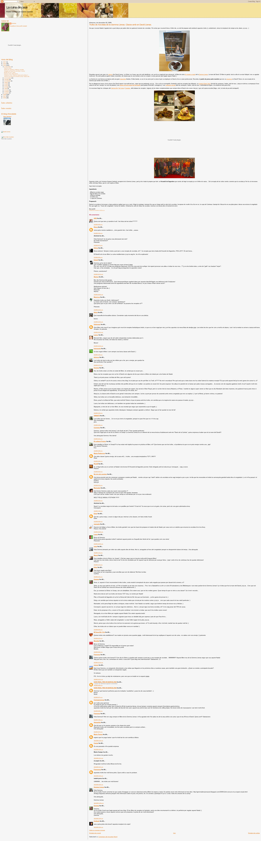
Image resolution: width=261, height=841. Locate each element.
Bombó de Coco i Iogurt (9, 72)
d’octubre (6, 79)
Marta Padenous (99, 453)
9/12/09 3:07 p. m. (98, 731)
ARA (95, 218)
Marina (96, 277)
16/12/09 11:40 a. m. (99, 803)
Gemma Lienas (203, 74)
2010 (4, 63)
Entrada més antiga (254, 833)
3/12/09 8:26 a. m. (98, 629)
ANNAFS (97, 415)
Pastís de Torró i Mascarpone (11, 73)
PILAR (96, 464)
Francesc (97, 654)
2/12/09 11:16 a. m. (98, 309)
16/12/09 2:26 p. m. (98, 818)
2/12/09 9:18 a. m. (98, 233)
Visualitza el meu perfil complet (18, 26)
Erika (95, 567)
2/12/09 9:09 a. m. (98, 224)
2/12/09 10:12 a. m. (98, 274)
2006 (4, 97)
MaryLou (97, 297)
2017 (4, 62)
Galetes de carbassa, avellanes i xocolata (14, 69)
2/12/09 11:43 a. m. (98, 321)
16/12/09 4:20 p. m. (98, 827)
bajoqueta (97, 348)
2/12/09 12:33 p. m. (98, 346)
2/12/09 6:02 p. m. (98, 471)
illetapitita (97, 722)
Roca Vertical (7, 116)
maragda (97, 524)
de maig (6, 87)
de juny (6, 85)
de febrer (6, 91)
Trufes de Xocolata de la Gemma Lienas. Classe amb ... (17, 76)
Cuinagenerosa (99, 700)
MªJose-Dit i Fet (99, 632)
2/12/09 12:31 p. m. (98, 332)
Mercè (96, 555)
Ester (95, 513)
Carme (96, 743)
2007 (4, 96)
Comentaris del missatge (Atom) (107, 837)
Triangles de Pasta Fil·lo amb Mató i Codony (14, 71)
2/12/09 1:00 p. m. (98, 354)
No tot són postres (100, 474)
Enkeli (96, 260)
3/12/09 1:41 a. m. (98, 552)
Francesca (97, 769)
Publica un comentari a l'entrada (97, 830)
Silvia (96, 312)
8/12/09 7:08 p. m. (98, 719)
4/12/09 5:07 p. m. (98, 697)
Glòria (96, 248)
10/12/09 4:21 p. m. (98, 758)
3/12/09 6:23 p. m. (98, 638)
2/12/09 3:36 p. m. (98, 425)
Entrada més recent (95, 833)
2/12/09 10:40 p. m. (98, 531)
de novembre (7, 78)
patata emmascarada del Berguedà (130, 85)
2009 (4, 65)
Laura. (96, 335)
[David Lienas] (5, 131)
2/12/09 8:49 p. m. (98, 521)
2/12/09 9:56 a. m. (98, 257)
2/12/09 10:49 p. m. (98, 544)
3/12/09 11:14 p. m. (98, 662)
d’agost (6, 82)
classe (110, 74)
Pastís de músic (8, 68)
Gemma (96, 368)
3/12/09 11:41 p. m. (98, 679)
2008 (4, 94)
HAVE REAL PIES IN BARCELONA (105, 682)
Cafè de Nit (114, 88)
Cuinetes (127, 88)
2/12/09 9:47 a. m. (98, 245)
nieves (96, 665)
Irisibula (96, 821)
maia (95, 546)
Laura (96, 534)
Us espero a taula (190, 74)
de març (6, 90)
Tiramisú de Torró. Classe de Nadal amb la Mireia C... (16, 75)
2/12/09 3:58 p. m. (98, 450)
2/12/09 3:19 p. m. (98, 413)
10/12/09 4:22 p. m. (98, 767)
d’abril (6, 88)
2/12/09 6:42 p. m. (98, 500)
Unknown (97, 324)
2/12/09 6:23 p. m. (98, 485)
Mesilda (96, 641)
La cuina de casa (16, 7)
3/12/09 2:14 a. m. (98, 564)
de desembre (7, 66)
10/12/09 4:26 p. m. (98, 784)
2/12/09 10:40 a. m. (98, 294)
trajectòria (123, 79)
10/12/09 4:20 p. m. (98, 749)
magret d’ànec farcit (205, 83)
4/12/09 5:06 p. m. (98, 685)
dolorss (96, 357)
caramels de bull (170, 85)
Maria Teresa (98, 734)
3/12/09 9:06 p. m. (98, 652)
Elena (96, 227)
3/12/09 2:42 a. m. (98, 576)
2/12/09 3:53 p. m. (98, 438)
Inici (174, 833)
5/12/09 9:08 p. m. (98, 711)
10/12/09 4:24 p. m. (98, 775)
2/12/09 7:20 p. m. (98, 511)
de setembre (7, 81)
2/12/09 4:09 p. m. (98, 461)
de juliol (6, 84)
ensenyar (229, 79)
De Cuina (121, 88)
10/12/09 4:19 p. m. (98, 740)
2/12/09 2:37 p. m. (98, 365)
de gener (6, 93)
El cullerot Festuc (100, 441)
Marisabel (97, 488)
